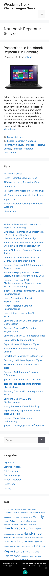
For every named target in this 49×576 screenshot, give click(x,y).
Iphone (22, 541)
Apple (17, 509)
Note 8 (43, 547)
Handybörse (17, 524)
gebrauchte (13, 517)
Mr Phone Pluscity (13, 173)
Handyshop (9, 484)
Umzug (7, 488)
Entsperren (33, 512)
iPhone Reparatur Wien (12, 547)
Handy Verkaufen (10, 542)
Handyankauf (22, 521)
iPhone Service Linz (27, 547)
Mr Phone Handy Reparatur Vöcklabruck (24, 191)
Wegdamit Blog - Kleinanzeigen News (19, 6)
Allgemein (9, 462)
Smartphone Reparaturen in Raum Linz (23, 356)
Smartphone (12, 556)
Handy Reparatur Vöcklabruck (13, 534)
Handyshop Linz (9, 537)
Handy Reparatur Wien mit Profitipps (22, 406)
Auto (20, 509)
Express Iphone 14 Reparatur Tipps (21, 344)
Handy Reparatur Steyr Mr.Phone (20, 178)
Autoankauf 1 (10, 186)
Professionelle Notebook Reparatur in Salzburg (23, 50)
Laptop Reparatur (16, 141)
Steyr (39, 556)
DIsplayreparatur (10, 512)
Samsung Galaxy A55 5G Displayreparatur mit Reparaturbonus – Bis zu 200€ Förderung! (23, 283)
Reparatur (12, 551)
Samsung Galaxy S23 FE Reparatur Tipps (24, 335)
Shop (37, 552)
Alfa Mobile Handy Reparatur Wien (21, 182)
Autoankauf (27, 509)
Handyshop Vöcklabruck (35, 537)
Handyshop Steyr (21, 537)
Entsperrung (41, 512)
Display (34, 509)
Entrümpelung (11, 471)
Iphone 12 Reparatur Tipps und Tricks (22, 379)
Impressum (9, 199)
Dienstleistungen (15, 137)
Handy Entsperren (30, 524)
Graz (30, 517)
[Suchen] (41, 440)
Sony (35, 556)
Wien (25, 559)
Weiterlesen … (11, 129)
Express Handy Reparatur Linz (19, 340)
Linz (37, 546)
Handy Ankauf (10, 521)
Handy (38, 516)
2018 (5, 509)
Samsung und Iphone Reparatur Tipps (23, 360)
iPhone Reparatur (35, 542)
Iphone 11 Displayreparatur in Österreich (24, 425)
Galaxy (6, 517)
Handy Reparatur (12, 479)
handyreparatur (36, 529)
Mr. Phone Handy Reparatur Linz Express (24, 195)
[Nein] (46, 568)
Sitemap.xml (10, 211)
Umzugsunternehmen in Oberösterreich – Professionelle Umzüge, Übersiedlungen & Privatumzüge (24, 235)
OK (25, 572)
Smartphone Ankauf (27, 556)
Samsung (27, 551)
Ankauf (11, 509)
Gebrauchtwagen (12, 475)
